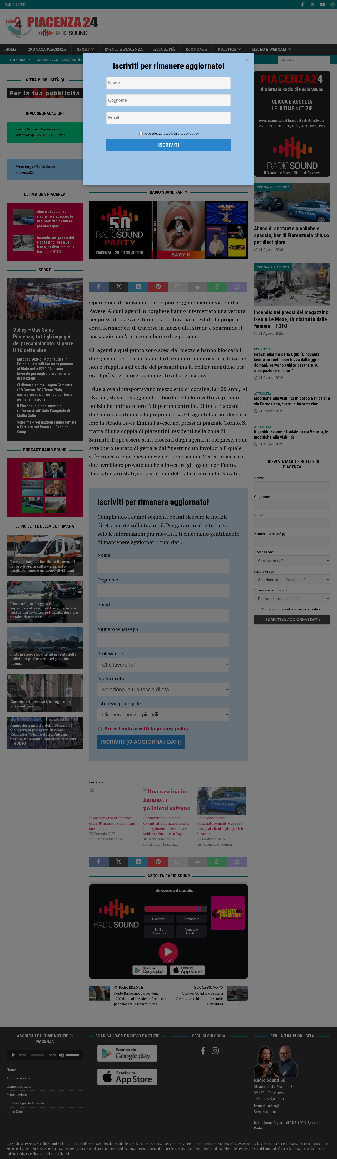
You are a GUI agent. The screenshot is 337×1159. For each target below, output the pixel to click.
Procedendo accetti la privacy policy (171, 133)
